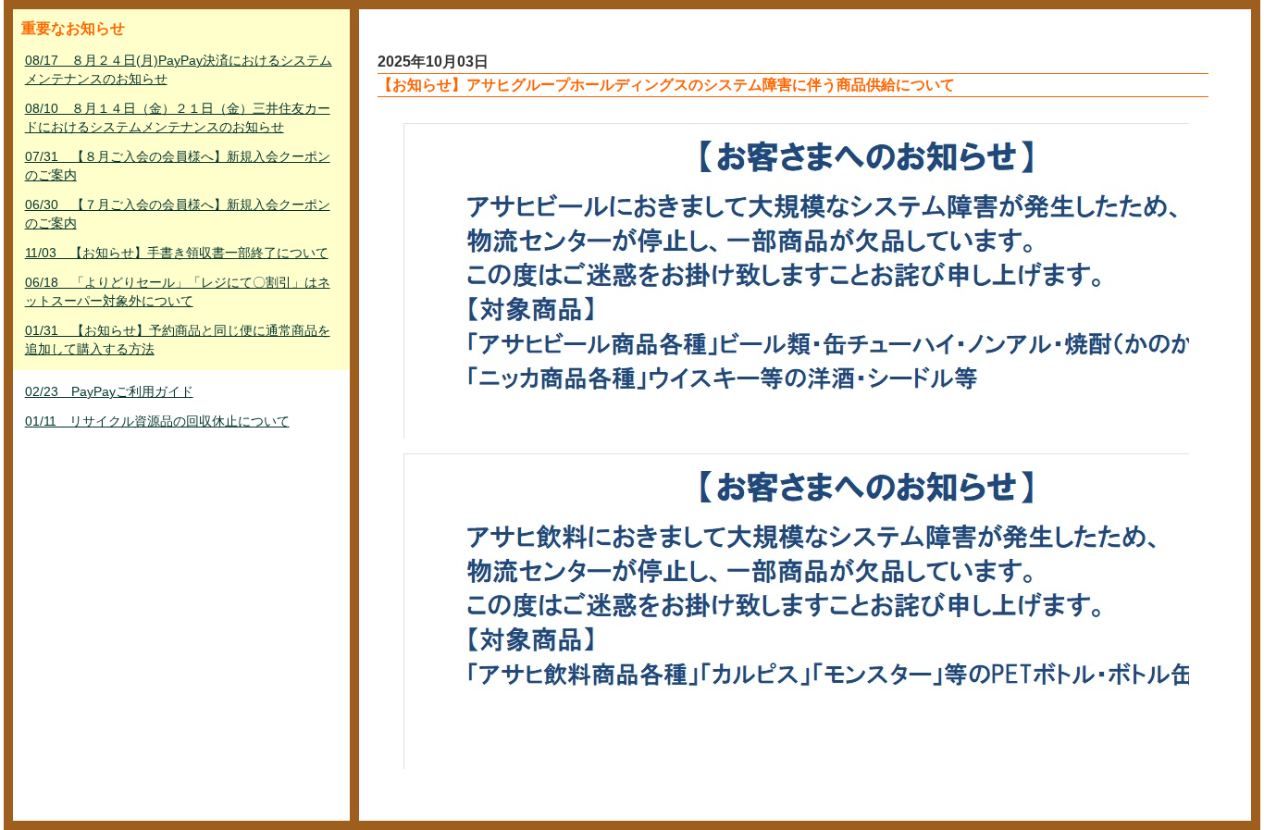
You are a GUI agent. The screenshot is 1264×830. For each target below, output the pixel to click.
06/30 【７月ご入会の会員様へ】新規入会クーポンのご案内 (177, 213)
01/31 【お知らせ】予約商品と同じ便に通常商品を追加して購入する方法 (177, 339)
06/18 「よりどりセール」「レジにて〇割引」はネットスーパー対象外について (177, 291)
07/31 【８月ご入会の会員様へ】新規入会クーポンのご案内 (177, 165)
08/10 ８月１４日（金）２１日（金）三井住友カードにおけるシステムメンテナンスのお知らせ (177, 117)
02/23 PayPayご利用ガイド (109, 391)
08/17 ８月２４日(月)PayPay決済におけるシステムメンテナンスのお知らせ (178, 69)
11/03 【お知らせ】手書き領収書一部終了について (176, 252)
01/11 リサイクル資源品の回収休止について (157, 421)
